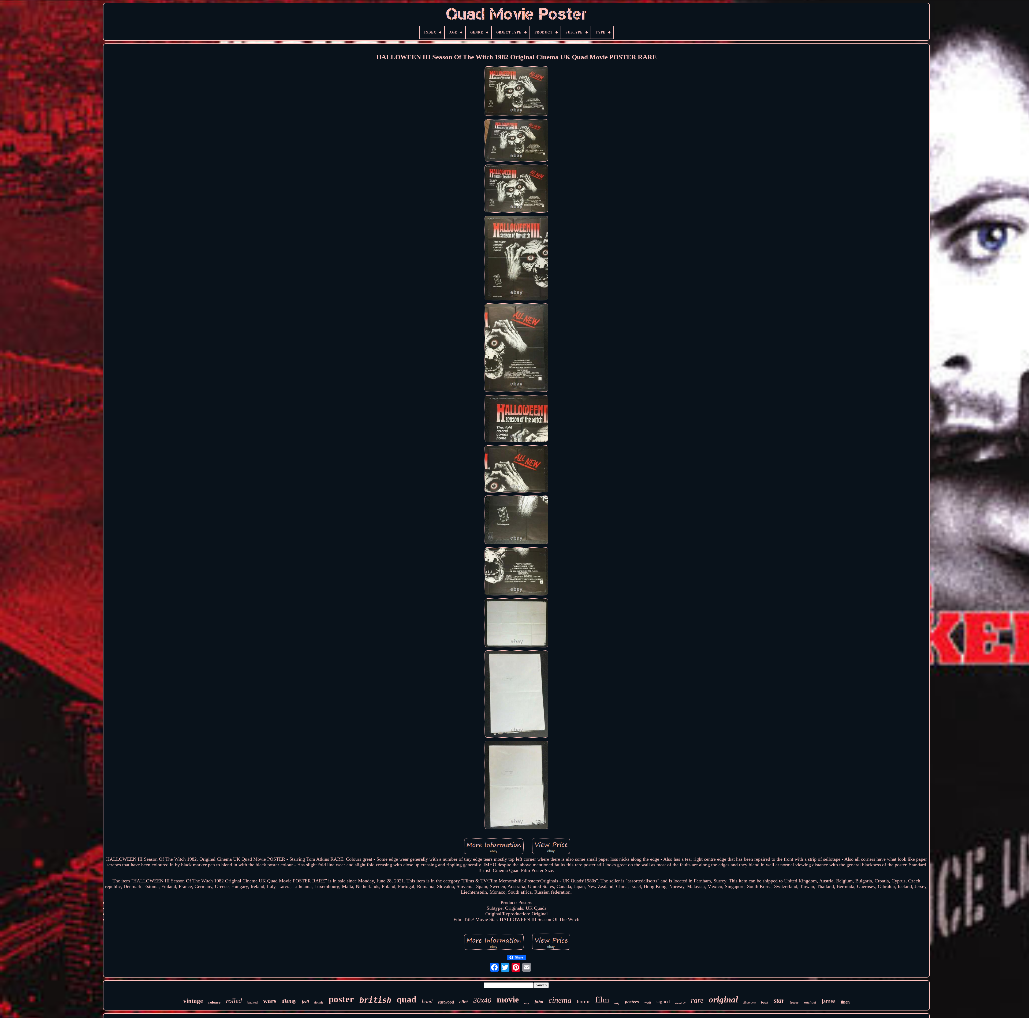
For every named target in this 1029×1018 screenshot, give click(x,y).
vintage (193, 1001)
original (723, 999)
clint (463, 1001)
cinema (560, 999)
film (602, 999)
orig (617, 1003)
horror (583, 1001)
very (526, 1003)
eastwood (446, 1002)
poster (341, 999)
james (829, 1001)
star (779, 1000)
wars (269, 1000)
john (539, 1001)
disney (289, 1001)
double (318, 1002)
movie (508, 999)
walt (647, 1002)
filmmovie (749, 1002)
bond (427, 1001)
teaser (794, 1002)
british (375, 1000)
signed (663, 1001)
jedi (305, 1001)
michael (810, 1002)
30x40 (482, 1000)
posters (632, 1001)
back (764, 1002)
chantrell (680, 1003)
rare (697, 1000)
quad (406, 999)
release (214, 1002)
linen (845, 1002)
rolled (234, 1000)
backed (252, 1002)
